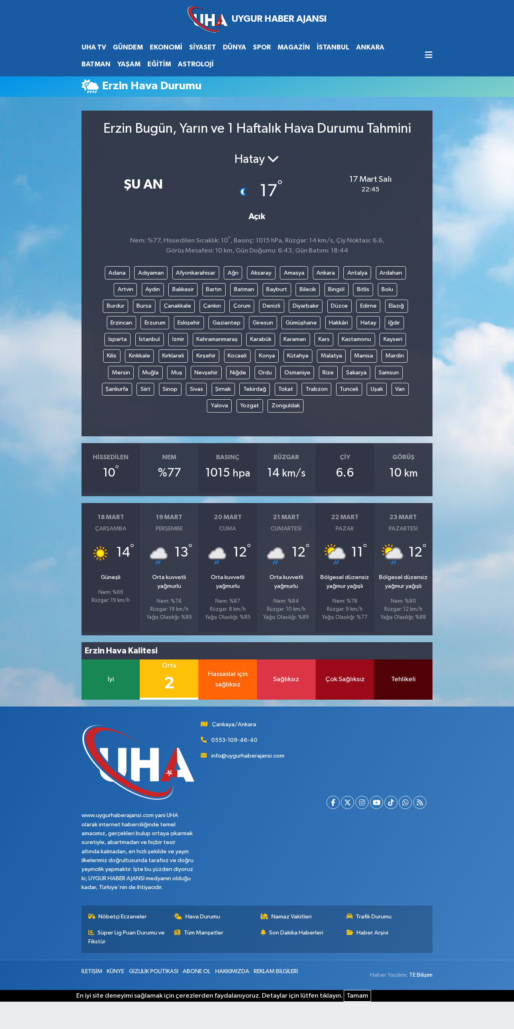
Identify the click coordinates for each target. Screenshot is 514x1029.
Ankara (325, 273)
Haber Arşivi (372, 933)
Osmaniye (297, 373)
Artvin (125, 289)
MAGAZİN (293, 47)
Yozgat (249, 406)
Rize (328, 373)
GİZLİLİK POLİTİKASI (153, 971)
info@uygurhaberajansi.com (247, 756)
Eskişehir (188, 323)
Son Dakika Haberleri (296, 933)
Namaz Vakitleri (291, 917)
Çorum (242, 306)
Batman (244, 289)
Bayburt (276, 289)
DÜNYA (234, 47)
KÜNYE (115, 971)
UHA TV (94, 47)
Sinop (170, 389)
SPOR (262, 47)
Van (400, 389)
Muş (176, 373)
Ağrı (233, 273)
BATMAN (96, 64)
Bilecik (308, 289)
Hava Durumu (203, 917)
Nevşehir (206, 373)
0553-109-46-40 (234, 740)
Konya (267, 356)
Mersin (121, 373)
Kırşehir (206, 356)
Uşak (377, 389)
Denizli (271, 306)
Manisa (363, 356)
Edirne (368, 306)
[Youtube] (376, 802)
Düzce (339, 306)
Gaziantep (226, 323)
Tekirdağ (254, 389)
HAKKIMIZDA (232, 971)
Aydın (152, 289)
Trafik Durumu (374, 917)
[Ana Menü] (428, 55)
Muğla (150, 373)
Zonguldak (285, 406)
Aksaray (261, 273)
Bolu (387, 289)
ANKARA (370, 47)
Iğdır (394, 323)
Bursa (144, 306)
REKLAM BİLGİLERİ (276, 971)
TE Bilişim (420, 975)
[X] (347, 802)
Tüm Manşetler (203, 933)
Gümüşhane (301, 323)
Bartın (214, 289)
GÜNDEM (128, 47)
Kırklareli (173, 356)
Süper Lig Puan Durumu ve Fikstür (126, 937)
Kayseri (392, 339)
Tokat (285, 389)
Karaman (295, 339)
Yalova (219, 406)
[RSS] (419, 802)
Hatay (368, 323)
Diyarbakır (306, 306)
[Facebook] (333, 802)
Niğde (238, 373)
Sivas (196, 389)
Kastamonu (356, 339)
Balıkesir (183, 289)
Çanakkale (177, 306)
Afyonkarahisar (195, 273)
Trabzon (317, 389)
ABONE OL (196, 971)
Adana (117, 273)
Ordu (265, 373)
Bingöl (336, 289)
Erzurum (155, 323)
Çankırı (212, 306)
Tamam (357, 995)
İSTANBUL (333, 47)
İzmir (178, 339)
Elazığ (396, 306)
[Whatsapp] (405, 802)
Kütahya (297, 356)
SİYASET (202, 47)
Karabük (260, 339)
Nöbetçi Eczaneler (122, 917)
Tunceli (349, 389)
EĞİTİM (159, 64)
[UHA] (257, 19)
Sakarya (356, 373)
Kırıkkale (139, 356)
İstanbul (149, 339)
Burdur (115, 306)
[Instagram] (362, 802)
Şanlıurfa (117, 389)
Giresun (263, 323)
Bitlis (363, 289)
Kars (324, 339)
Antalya (357, 273)
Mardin (395, 356)
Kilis (111, 356)
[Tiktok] (391, 802)
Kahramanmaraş (217, 339)
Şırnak (223, 389)
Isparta (117, 339)
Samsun (389, 373)
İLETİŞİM (92, 971)
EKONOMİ (166, 47)
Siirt (146, 389)
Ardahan (390, 273)
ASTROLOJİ (196, 64)
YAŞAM (129, 64)
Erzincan (121, 323)
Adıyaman (151, 273)
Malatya (331, 356)
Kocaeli (237, 356)
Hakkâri (338, 323)
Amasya (294, 273)
